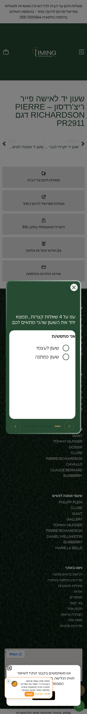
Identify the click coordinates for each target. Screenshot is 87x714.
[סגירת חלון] (74, 287)
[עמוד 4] (35, 426)
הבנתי (29, 694)
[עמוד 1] (58, 426)
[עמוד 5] (27, 426)
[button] (9, 668)
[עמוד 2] (50, 426)
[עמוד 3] (42, 426)
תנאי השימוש (41, 694)
